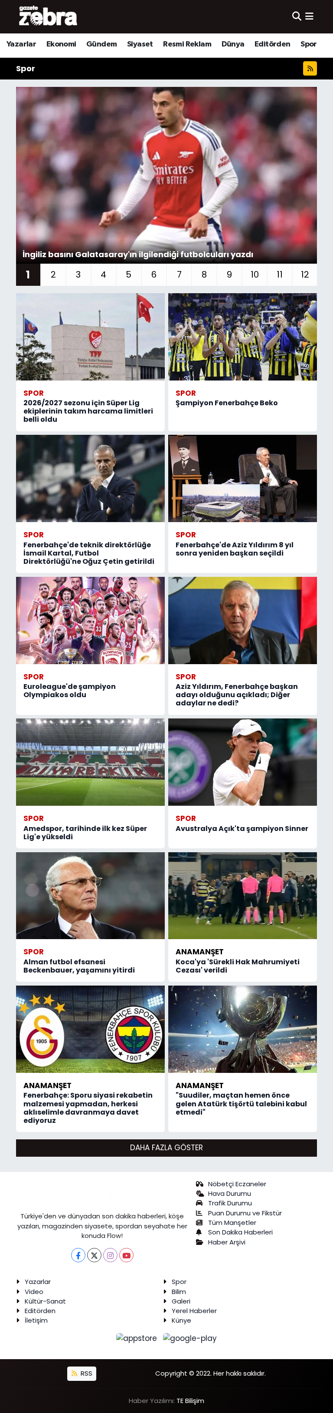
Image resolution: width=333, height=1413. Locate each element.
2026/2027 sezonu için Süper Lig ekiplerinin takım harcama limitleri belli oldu (88, 411)
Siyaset (140, 44)
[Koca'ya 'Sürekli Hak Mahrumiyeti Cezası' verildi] (242, 896)
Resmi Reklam (187, 44)
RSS (85, 1373)
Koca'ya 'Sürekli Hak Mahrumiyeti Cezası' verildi (238, 966)
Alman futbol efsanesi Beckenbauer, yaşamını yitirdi (79, 966)
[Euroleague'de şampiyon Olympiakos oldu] (90, 620)
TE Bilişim (190, 1400)
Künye (181, 1320)
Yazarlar (21, 44)
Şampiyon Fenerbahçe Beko (227, 403)
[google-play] (190, 1338)
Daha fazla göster (166, 1147)
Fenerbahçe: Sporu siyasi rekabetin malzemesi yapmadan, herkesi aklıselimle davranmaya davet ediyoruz (88, 1107)
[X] (94, 1255)
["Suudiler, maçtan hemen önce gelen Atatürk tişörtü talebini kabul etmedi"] (242, 1029)
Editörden (273, 44)
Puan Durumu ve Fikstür (245, 1213)
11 (280, 274)
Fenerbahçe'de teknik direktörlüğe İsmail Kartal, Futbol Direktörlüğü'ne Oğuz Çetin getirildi (88, 553)
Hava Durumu (229, 1193)
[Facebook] (78, 1255)
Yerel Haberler (194, 1310)
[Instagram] (110, 1255)
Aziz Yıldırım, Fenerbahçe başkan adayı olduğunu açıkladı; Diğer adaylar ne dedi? (237, 695)
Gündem (101, 44)
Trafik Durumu (230, 1203)
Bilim (179, 1291)
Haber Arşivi (226, 1242)
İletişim (36, 1320)
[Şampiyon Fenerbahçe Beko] (242, 337)
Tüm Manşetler (232, 1222)
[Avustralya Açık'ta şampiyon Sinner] (242, 762)
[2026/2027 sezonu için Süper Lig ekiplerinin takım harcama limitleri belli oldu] (90, 337)
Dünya (233, 44)
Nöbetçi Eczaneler (237, 1183)
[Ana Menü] (309, 16)
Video (34, 1291)
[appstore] (137, 1338)
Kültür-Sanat (45, 1301)
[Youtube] (126, 1255)
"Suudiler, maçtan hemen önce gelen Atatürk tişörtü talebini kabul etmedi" (241, 1103)
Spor (308, 44)
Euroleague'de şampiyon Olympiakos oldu (69, 691)
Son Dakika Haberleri (240, 1232)
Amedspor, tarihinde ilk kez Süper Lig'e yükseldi (85, 833)
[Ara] (296, 16)
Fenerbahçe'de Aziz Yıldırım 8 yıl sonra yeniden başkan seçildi (235, 549)
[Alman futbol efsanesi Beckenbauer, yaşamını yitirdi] (90, 896)
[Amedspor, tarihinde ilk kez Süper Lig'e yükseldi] (90, 762)
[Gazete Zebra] (48, 16)
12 (305, 274)
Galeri (181, 1301)
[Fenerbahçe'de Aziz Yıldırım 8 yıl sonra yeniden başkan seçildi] (242, 478)
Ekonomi (61, 44)
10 (255, 274)
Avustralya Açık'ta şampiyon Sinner (242, 829)
